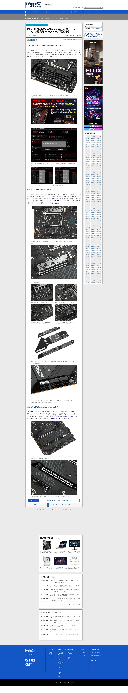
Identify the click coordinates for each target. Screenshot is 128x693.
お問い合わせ (94, 658)
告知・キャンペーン (66, 11)
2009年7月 (93, 280)
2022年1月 (93, 174)
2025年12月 (99, 140)
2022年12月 (99, 165)
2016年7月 (93, 220)
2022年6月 (99, 170)
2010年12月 (99, 267)
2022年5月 (88, 172)
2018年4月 (93, 206)
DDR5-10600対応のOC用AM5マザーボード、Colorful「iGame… (46, 569)
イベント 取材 (69, 653)
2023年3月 (99, 163)
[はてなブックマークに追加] (34, 39)
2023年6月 (99, 161)
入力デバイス (60, 673)
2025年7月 (93, 144)
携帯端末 (59, 674)
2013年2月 (88, 250)
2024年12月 (99, 148)
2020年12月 (99, 182)
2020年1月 (93, 191)
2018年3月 (99, 206)
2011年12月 (99, 258)
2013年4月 (93, 248)
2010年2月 (88, 275)
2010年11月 (87, 269)
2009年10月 (93, 277)
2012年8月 (88, 254)
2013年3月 (99, 248)
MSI (31, 15)
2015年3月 (99, 231)
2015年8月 (88, 229)
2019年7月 (93, 195)
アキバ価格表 (81, 11)
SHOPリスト (95, 11)
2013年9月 (99, 244)
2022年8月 (88, 170)
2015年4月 (93, 231)
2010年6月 (99, 271)
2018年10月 (93, 201)
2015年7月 (93, 229)
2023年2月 (88, 165)
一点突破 (51, 653)
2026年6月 (99, 136)
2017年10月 (93, 210)
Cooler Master (85, 15)
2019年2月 (88, 199)
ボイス (68, 656)
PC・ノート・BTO (51, 11)
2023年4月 (93, 163)
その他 (59, 676)
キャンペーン (60, 663)
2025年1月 (93, 148)
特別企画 (51, 657)
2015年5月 (88, 231)
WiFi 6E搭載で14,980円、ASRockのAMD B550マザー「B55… (46, 553)
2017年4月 (93, 214)
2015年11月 (87, 227)
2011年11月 (87, 261)
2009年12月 (99, 275)
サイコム (42, 15)
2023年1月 (93, 165)
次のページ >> (71, 504)
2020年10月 (93, 184)
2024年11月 (87, 150)
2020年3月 (99, 189)
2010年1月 (93, 275)
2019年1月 (93, 199)
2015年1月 (93, 233)
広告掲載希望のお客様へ (96, 655)
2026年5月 (88, 138)
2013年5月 (88, 248)
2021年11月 (87, 176)
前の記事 (42, 509)
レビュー (28, 11)
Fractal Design (77, 15)
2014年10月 (93, 235)
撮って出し (38, 22)
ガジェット (60, 668)
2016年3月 (99, 222)
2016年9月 (99, 218)
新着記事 (67, 18)
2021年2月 (88, 182)
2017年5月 (88, 214)
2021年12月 (99, 174)
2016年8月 (88, 220)
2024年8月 (88, 153)
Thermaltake (36, 15)
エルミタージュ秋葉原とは (96, 649)
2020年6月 (99, 186)
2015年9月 (99, 227)
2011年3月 (99, 265)
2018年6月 (99, 203)
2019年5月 (88, 197)
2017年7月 (93, 212)
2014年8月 (88, 237)
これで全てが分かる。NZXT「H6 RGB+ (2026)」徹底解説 (64, 634)
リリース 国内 (60, 652)
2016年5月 (88, 222)
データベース (88, 11)
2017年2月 (88, 216)
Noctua (41, 18)
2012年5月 (88, 256)
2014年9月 (99, 235)
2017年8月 (88, 212)
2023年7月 (93, 161)
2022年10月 (93, 167)
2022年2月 (88, 174)
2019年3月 (99, 197)
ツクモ (61, 15)
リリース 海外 (60, 653)
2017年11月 (87, 210)
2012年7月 (93, 254)
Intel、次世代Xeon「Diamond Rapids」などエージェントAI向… (60, 569)
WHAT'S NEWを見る (76, 605)
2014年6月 (99, 237)
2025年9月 (99, 142)
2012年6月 (99, 254)
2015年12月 (99, 225)
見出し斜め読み (60, 662)
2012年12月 (99, 250)
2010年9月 (99, 269)
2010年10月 (93, 269)
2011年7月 (93, 263)
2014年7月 (93, 237)
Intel (65, 39)
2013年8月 (88, 246)
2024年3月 (99, 155)
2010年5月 (88, 273)
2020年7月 (93, 186)
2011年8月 (88, 263)
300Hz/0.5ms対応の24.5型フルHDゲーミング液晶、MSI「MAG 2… (74, 553)
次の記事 (65, 509)
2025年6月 (99, 144)
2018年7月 (93, 203)
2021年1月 (93, 182)
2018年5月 (88, 206)
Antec (36, 18)
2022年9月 (99, 167)
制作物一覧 (93, 660)
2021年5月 (88, 180)
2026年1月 (93, 140)
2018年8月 (88, 203)
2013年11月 (87, 244)
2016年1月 (93, 225)
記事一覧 (54, 509)
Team (27, 18)
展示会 (68, 658)
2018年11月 (87, 201)
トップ (27, 22)
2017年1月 (93, 216)
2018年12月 (99, 199)
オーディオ (60, 667)
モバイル (59, 11)
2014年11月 (87, 235)
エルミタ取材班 (35, 11)
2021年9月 (99, 176)
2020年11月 (87, 184)
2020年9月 (99, 184)
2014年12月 (99, 233)
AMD (27, 15)
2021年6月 (99, 178)
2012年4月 (93, 256)
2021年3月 (99, 180)
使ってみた (51, 654)
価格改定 (59, 661)
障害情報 (59, 664)
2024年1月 (93, 157)
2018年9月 (99, 201)
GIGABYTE (56, 15)
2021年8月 (88, 178)
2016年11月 (87, 218)
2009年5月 (88, 282)
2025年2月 (88, 148)
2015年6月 (99, 229)
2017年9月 (99, 210)
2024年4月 (93, 155)
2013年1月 (93, 250)
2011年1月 (93, 267)
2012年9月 (99, 252)
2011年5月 (88, 265)
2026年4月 (93, 138)
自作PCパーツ (43, 11)
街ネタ (52, 18)
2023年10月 (93, 159)
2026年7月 (93, 136)
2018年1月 (93, 208)
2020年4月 (93, 189)
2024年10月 (93, 150)
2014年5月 (88, 239)
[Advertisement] (85, 4)
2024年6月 (99, 153)
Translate (97, 28)
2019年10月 (93, 193)
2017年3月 (99, 214)
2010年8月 (88, 271)
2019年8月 (88, 195)
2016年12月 (99, 216)
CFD (47, 15)
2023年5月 (88, 163)
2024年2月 (88, 157)
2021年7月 (93, 178)
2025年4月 (93, 146)
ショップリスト (83, 658)
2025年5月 (88, 146)
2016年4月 (93, 222)
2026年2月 (88, 140)
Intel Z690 (69, 39)
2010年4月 (93, 273)
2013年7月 (93, 246)
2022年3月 (99, 172)
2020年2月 (88, 191)
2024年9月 (99, 150)
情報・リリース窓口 (95, 652)
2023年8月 (88, 161)
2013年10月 (93, 244)
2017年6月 (99, 212)
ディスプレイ (60, 669)
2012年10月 (93, 252)
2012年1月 (93, 258)
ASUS (51, 15)
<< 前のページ (35, 504)
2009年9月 (99, 277)
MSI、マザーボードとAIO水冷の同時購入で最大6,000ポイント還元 (74, 569)
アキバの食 (47, 18)
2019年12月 (99, 191)
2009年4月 (93, 282)
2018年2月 (88, 208)
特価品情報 (74, 11)
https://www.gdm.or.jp (29, 654)
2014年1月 (93, 242)
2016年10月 (93, 218)
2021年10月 (93, 176)
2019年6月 (99, 195)
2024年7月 (93, 153)
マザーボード (78, 39)
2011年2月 (88, 267)
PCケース (62, 18)
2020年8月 (88, 186)
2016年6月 (99, 220)
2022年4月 (93, 172)
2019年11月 (87, 193)
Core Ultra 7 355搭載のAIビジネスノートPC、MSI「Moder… (60, 553)
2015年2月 (88, 233)
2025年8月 (88, 144)
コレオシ (57, 18)
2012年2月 (88, 258)
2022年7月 (93, 170)
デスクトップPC (60, 671)
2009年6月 (99, 280)
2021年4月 (93, 180)
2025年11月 (87, 142)
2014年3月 (99, 239)
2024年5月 (88, 155)
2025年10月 (93, 142)
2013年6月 (99, 246)
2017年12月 (99, 208)
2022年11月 (87, 167)
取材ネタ (68, 657)
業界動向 (59, 659)
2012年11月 (87, 252)
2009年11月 (87, 277)
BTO (58, 654)
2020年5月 (88, 189)
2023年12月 (99, 157)
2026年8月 (88, 136)
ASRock (32, 18)
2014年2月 (88, 242)
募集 (58, 657)
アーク (65, 15)
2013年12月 (99, 242)
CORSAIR (71, 15)
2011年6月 (99, 263)
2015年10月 (93, 227)
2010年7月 (93, 271)
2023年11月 (87, 159)
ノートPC (59, 672)
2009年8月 (88, 280)
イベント (59, 658)
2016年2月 (88, 225)
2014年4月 (93, 239)
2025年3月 (99, 146)
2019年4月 (93, 197)
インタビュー (51, 652)
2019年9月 (99, 193)
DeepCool (93, 15)
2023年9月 (99, 159)
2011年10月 (93, 261)
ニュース (59, 649)
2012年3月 (99, 256)
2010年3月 (99, 273)
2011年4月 (93, 265)
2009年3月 (99, 282)
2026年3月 (99, 138)
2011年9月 (99, 261)
